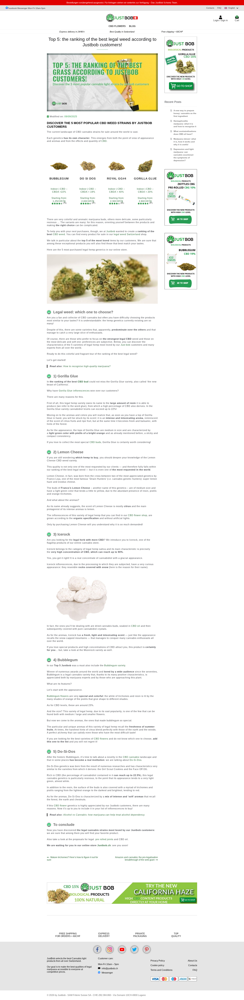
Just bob (126, 345)
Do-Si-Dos (135, 760)
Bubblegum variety (114, 665)
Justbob (110, 231)
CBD (104, 141)
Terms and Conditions (161, 970)
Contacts (210, 8)
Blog (132, 26)
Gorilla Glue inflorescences (74, 391)
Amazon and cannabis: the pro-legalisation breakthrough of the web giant (136, 858)
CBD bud (83, 381)
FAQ (219, 8)
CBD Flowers (117, 26)
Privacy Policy (158, 960)
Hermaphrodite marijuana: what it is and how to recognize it (185, 124)
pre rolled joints (104, 839)
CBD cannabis (131, 757)
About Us (192, 960)
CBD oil (135, 626)
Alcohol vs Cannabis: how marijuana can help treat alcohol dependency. (104, 815)
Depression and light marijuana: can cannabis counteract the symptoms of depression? (184, 154)
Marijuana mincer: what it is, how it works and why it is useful (185, 142)
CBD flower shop (137, 515)
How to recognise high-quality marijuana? (87, 366)
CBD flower (60, 805)
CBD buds (95, 442)
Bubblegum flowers (58, 696)
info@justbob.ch (110, 968)
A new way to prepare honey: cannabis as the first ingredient (185, 113)
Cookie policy (157, 965)
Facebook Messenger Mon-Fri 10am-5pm (26, 8)
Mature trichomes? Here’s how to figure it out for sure (72, 858)
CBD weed (59, 234)
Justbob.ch (104, 845)
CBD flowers (101, 739)
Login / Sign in (220, 20)
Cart (237, 18)
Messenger (107, 972)
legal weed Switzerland (127, 234)
